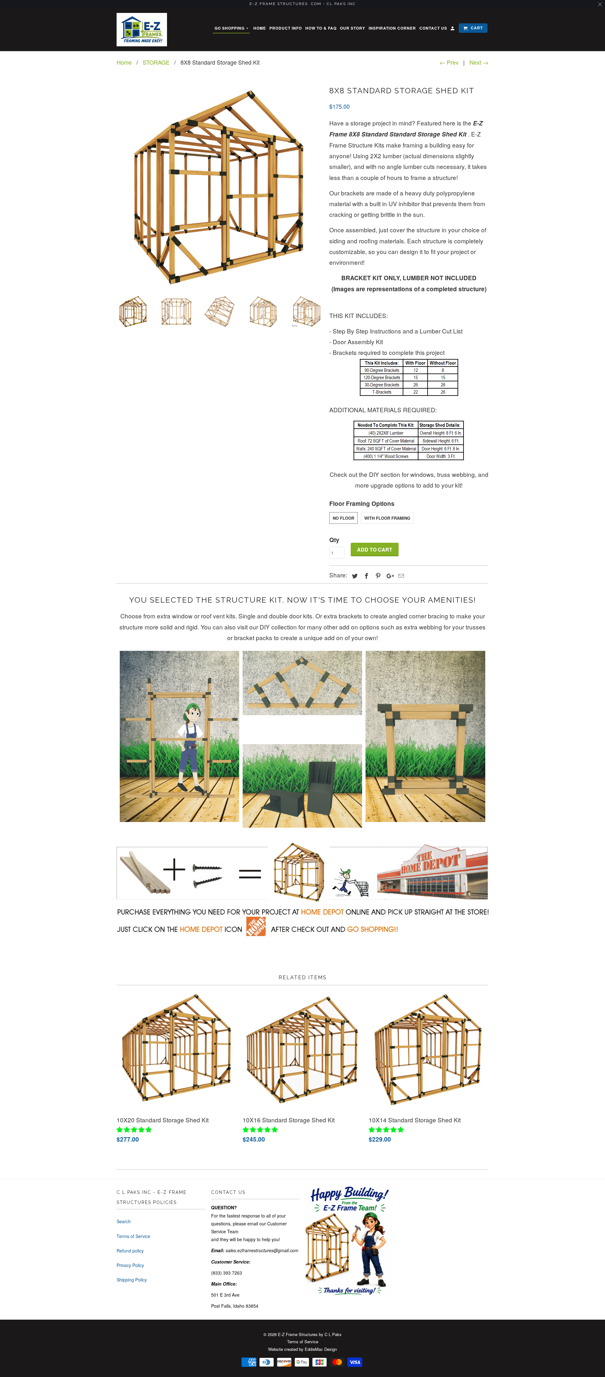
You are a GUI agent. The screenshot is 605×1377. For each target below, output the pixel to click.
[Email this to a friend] (400, 575)
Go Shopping (231, 28)
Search (124, 1221)
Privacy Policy (130, 1265)
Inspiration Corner (392, 28)
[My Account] (453, 29)
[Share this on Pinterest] (377, 575)
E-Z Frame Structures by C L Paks (310, 1334)
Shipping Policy (132, 1279)
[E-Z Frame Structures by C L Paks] (142, 30)
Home (259, 28)
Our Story (352, 28)
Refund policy (130, 1250)
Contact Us (433, 28)
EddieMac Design (321, 1349)
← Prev (449, 62)
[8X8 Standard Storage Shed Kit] (220, 187)
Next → (479, 62)
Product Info (285, 28)
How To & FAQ (321, 28)
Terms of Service (133, 1236)
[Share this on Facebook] (365, 575)
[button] (135, 1129)
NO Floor (343, 518)
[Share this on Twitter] (354, 575)
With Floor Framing (387, 518)
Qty (334, 539)
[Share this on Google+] (388, 575)
